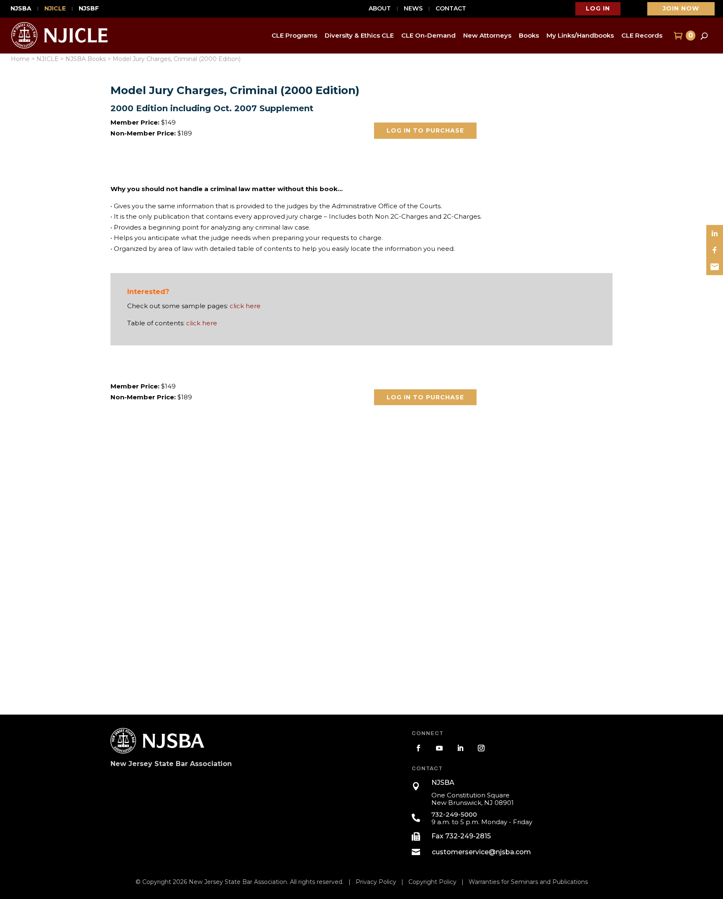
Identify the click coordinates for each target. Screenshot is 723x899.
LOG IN (598, 8)
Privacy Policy (376, 882)
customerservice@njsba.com (481, 852)
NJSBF (89, 8)
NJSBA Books (85, 59)
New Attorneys (487, 35)
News (413, 8)
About (380, 8)
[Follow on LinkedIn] (460, 748)
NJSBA (20, 8)
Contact (451, 8)
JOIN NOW (681, 8)
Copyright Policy (432, 882)
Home (20, 59)
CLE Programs (294, 35)
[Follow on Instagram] (481, 748)
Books (529, 35)
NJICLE (55, 8)
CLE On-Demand (428, 35)
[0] (677, 35)
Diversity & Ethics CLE (359, 35)
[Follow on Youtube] (439, 748)
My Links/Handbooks (580, 35)
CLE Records (641, 35)
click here (245, 306)
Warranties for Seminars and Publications (528, 882)
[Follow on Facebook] (418, 748)
